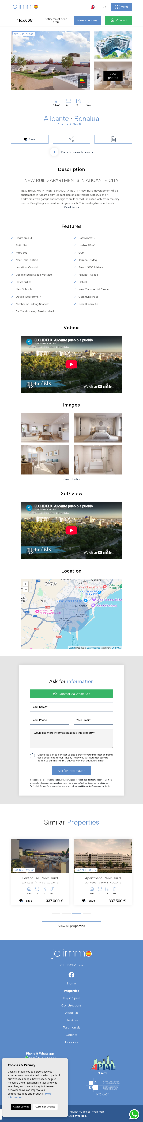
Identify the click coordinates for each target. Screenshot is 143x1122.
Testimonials (71, 1027)
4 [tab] (87, 913)
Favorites (71, 1042)
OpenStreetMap (93, 647)
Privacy (74, 1111)
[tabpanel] (40, 872)
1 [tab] (56, 913)
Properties (71, 991)
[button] (71, 139)
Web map (98, 1111)
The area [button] (71, 1020)
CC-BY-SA (116, 647)
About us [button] (71, 1013)
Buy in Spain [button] (71, 998)
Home (71, 983)
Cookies (85, 1111)
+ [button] (26, 584)
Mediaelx (80, 1115)
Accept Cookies (21, 1106)
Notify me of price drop (56, 20)
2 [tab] (66, 913)
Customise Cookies (45, 1106)
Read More (71, 207)
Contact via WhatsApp (75, 694)
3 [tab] (76, 913)
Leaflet (72, 647)
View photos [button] (71, 479)
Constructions (71, 1005)
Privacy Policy (72, 757)
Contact (121, 20)
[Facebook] (71, 976)
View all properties (71, 926)
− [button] (26, 589)
